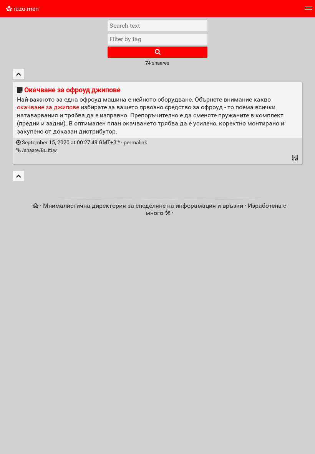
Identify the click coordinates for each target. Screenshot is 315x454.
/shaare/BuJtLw (39, 150)
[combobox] (157, 39)
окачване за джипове (48, 107)
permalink (84, 142)
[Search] (157, 52)
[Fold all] (18, 74)
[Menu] (308, 10)
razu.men (25, 8)
